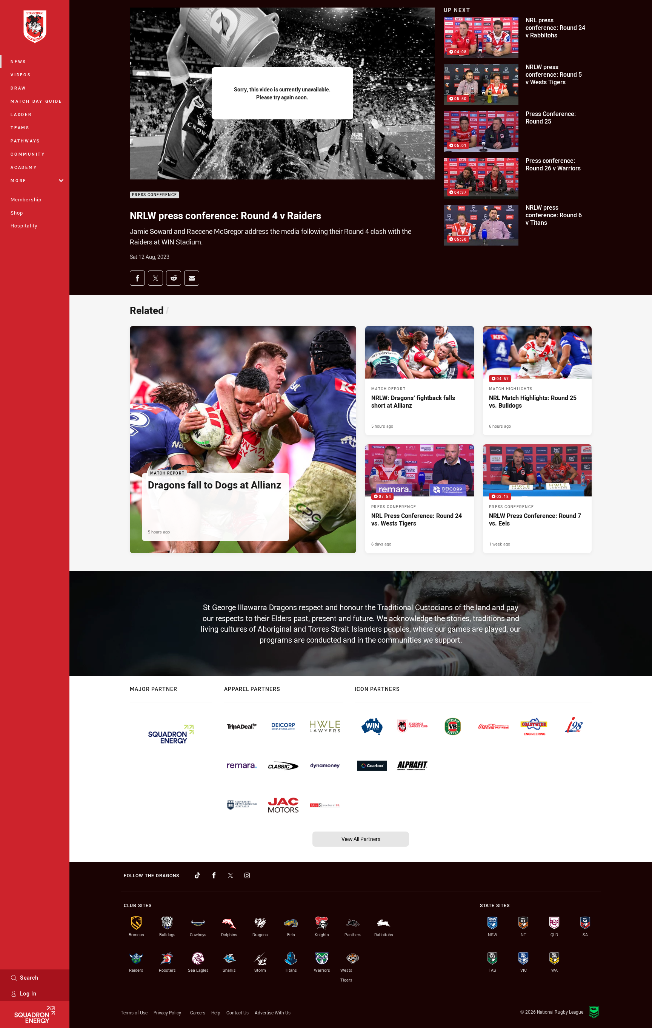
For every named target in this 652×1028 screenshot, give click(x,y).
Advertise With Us (273, 1012)
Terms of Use (134, 1012)
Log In (28, 993)
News (18, 61)
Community (28, 154)
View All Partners (360, 838)
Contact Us (237, 1012)
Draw (18, 88)
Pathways (25, 141)
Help (215, 1012)
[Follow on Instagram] (247, 875)
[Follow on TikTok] (197, 875)
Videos (21, 74)
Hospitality (24, 225)
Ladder (21, 114)
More (18, 180)
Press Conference (154, 195)
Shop (17, 212)
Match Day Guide (36, 101)
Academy (24, 167)
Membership (26, 199)
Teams (20, 127)
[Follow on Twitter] (231, 875)
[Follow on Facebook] (214, 875)
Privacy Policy (167, 1012)
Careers (197, 1012)
